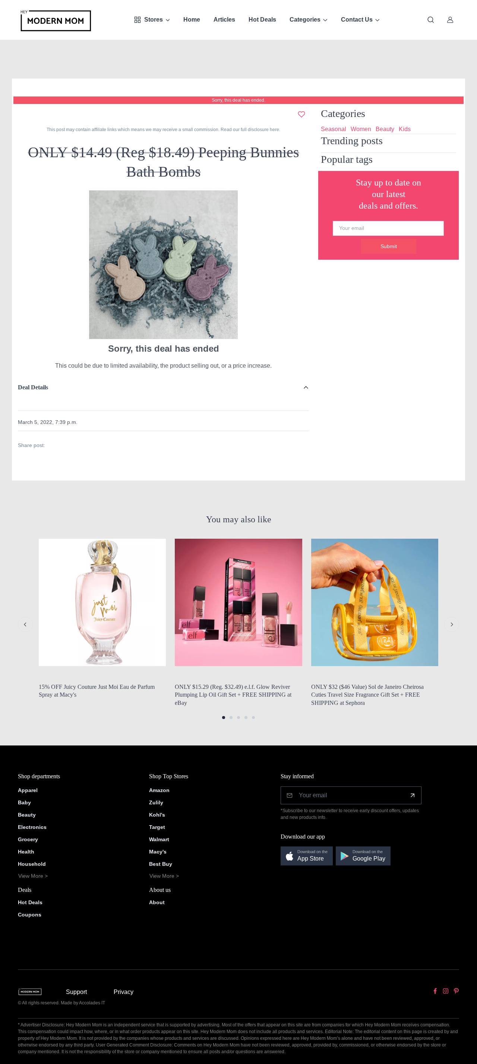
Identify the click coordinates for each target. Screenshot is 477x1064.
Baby (24, 802)
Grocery (28, 839)
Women (361, 129)
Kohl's (157, 815)
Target (157, 827)
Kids (405, 129)
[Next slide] (451, 624)
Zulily (156, 802)
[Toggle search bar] (431, 20)
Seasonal (333, 129)
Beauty (385, 129)
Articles (224, 19)
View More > (33, 876)
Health (26, 852)
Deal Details (33, 387)
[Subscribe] (412, 795)
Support (76, 992)
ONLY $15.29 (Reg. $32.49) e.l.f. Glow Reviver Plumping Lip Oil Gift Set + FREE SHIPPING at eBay (233, 695)
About (157, 902)
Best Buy (160, 864)
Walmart (159, 839)
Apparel (28, 790)
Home (191, 19)
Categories (305, 19)
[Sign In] (450, 20)
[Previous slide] (25, 624)
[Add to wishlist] (301, 114)
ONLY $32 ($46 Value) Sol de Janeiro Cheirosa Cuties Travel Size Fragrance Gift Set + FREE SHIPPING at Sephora (367, 695)
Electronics (32, 827)
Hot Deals (262, 19)
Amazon (159, 790)
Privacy (123, 992)
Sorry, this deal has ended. (238, 100)
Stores (153, 19)
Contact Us (357, 19)
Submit (388, 246)
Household (32, 864)
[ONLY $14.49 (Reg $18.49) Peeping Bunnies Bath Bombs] (163, 264)
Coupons (29, 915)
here (274, 129)
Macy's (158, 852)
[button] (223, 717)
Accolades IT (92, 1003)
